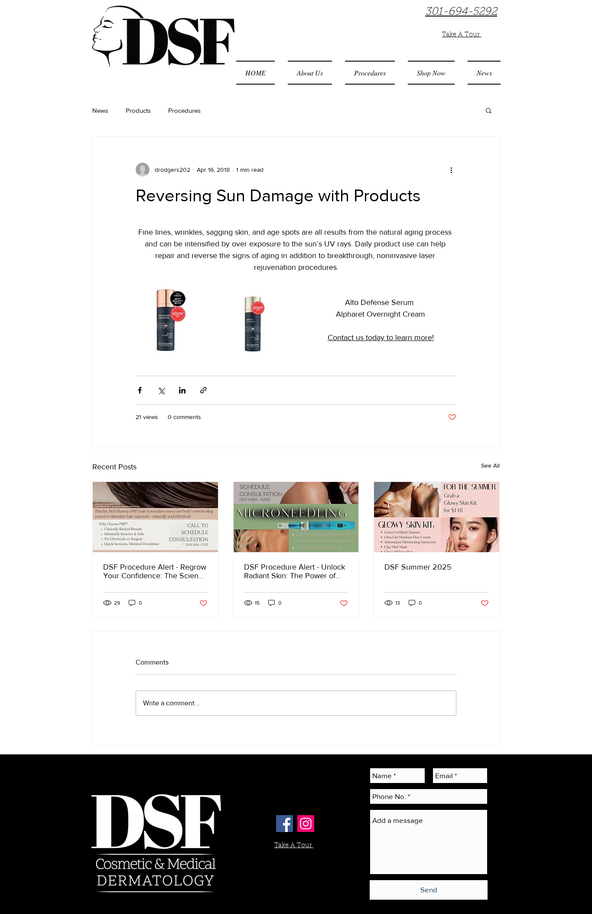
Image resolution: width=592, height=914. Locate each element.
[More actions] (451, 169)
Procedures (184, 110)
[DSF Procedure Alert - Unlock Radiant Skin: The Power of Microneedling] (296, 517)
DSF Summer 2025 (418, 567)
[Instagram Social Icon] (305, 823)
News (100, 110)
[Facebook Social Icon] (284, 823)
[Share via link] (203, 390)
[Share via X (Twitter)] (161, 390)
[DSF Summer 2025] (436, 517)
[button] (309, 73)
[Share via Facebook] (140, 390)
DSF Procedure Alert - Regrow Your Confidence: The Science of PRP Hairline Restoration (155, 571)
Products (138, 110)
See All (490, 465)
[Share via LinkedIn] (182, 390)
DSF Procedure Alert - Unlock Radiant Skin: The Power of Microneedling (294, 571)
